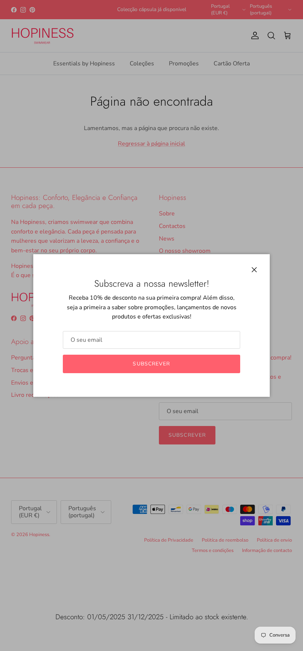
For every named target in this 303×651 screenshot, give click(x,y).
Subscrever (151, 363)
